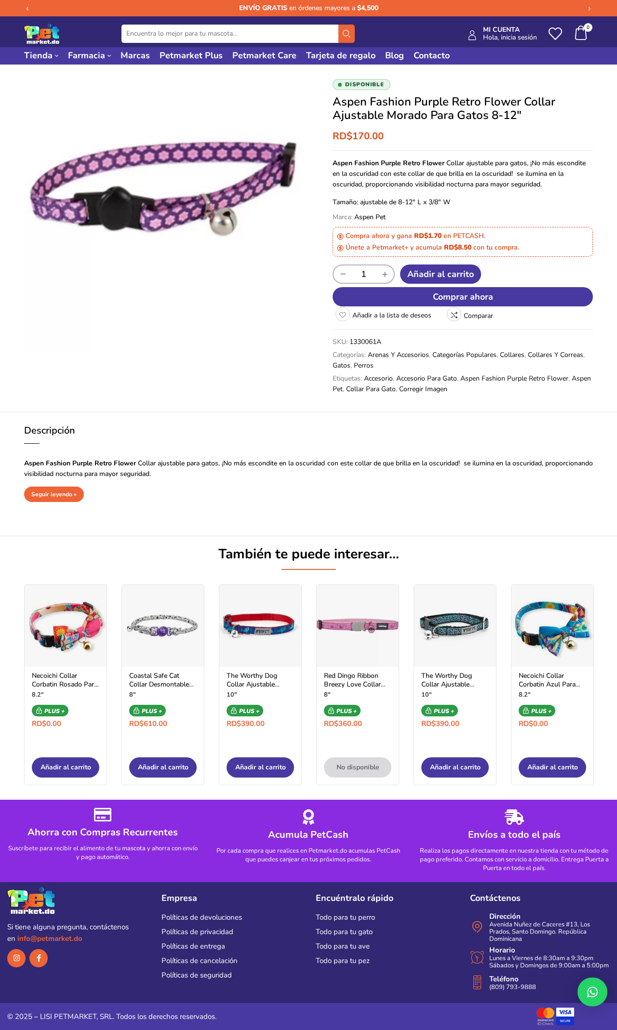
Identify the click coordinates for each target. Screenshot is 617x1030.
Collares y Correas (555, 354)
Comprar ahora (463, 297)
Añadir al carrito (440, 274)
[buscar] (346, 34)
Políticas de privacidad (197, 932)
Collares (512, 354)
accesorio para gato (426, 378)
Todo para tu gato (344, 932)
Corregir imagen (423, 389)
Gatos (341, 365)
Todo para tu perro (345, 917)
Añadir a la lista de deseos (391, 315)
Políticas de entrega (193, 946)
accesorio (378, 378)
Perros (364, 365)
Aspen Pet (370, 217)
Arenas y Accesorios (398, 354)
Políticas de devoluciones (201, 917)
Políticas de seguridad (196, 975)
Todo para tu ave (343, 946)
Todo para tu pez (343, 960)
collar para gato (371, 389)
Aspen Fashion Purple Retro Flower (514, 378)
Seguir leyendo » (54, 494)
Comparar (478, 315)
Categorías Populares (464, 354)
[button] (581, 34)
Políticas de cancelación (199, 960)
